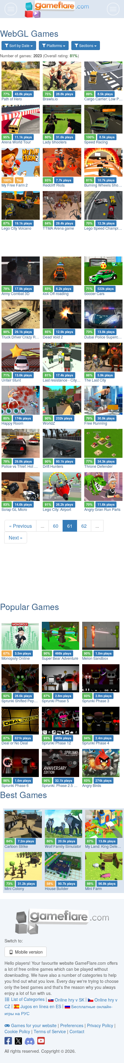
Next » (16, 537)
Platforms (54, 45)
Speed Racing (96, 142)
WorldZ (49, 423)
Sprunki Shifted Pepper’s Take (26, 700)
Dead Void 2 (53, 337)
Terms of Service (50, 1031)
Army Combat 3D (15, 293)
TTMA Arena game (58, 228)
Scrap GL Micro (14, 509)
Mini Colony (14, 888)
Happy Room (12, 423)
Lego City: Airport (57, 509)
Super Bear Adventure (60, 658)
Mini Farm (93, 888)
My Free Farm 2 (15, 185)
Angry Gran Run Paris (102, 509)
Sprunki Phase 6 (15, 785)
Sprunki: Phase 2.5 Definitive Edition (71, 785)
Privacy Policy (100, 1025)
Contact (77, 1031)
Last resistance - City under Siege (70, 380)
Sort (18, 45)
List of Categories (28, 999)
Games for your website (34, 1025)
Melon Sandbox (95, 658)
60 (55, 525)
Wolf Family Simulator (63, 846)
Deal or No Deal (15, 743)
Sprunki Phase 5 (55, 700)
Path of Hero (12, 99)
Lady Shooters (55, 142)
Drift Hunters (53, 466)
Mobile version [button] (28, 952)
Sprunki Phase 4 (95, 743)
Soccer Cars (94, 293)
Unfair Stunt (11, 380)
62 (84, 525)
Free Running (95, 423)
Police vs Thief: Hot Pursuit (23, 466)
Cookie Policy (17, 1031)
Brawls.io (50, 99)
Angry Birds (91, 785)
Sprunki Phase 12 (56, 743)
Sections (86, 45)
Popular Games (29, 606)
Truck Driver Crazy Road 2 (23, 337)
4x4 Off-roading (56, 293)
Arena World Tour (16, 142)
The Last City (95, 380)
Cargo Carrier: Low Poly (104, 99)
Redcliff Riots (54, 185)
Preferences (72, 1025)
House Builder (56, 888)
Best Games (23, 794)
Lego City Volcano (16, 228)
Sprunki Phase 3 (95, 700)
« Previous (20, 525)
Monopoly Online (16, 658)
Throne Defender (98, 466)
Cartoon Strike (16, 846)
